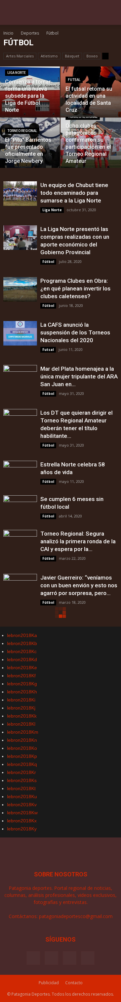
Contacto (74, 983)
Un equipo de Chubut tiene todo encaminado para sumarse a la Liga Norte (74, 193)
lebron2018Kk (22, 716)
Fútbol (48, 261)
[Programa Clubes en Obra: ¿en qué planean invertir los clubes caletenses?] (20, 289)
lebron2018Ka (22, 635)
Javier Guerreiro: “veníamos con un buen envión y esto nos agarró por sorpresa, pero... (78, 585)
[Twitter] (69, 958)
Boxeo (92, 55)
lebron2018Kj (21, 708)
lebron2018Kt (21, 788)
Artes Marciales (20, 55)
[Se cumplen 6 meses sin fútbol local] (20, 507)
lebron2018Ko (22, 748)
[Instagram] (51, 958)
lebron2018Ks (22, 780)
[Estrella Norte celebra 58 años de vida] (20, 473)
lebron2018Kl (21, 724)
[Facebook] (33, 958)
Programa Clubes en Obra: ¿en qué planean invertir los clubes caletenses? (75, 288)
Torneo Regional (22, 131)
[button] (111, 16)
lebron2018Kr (21, 772)
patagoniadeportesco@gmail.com (76, 916)
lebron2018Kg (22, 683)
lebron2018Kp (22, 756)
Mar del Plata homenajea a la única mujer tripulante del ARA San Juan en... (79, 376)
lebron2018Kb (22, 643)
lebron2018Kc (22, 651)
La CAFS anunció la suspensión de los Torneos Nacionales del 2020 (75, 332)
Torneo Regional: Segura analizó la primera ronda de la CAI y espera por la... (78, 541)
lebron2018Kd (22, 659)
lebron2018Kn (22, 740)
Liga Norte (16, 73)
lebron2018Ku (22, 796)
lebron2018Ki (21, 699)
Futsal (74, 80)
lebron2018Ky (22, 828)
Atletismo (49, 55)
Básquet (72, 55)
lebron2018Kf (21, 675)
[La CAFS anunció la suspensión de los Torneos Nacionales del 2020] (20, 333)
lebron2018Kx (22, 820)
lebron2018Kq (22, 764)
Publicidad (49, 983)
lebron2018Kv (22, 804)
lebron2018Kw (22, 812)
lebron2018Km (22, 732)
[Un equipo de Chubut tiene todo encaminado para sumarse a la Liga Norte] (20, 193)
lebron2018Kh (22, 691)
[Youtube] (87, 958)
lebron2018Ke (22, 667)
